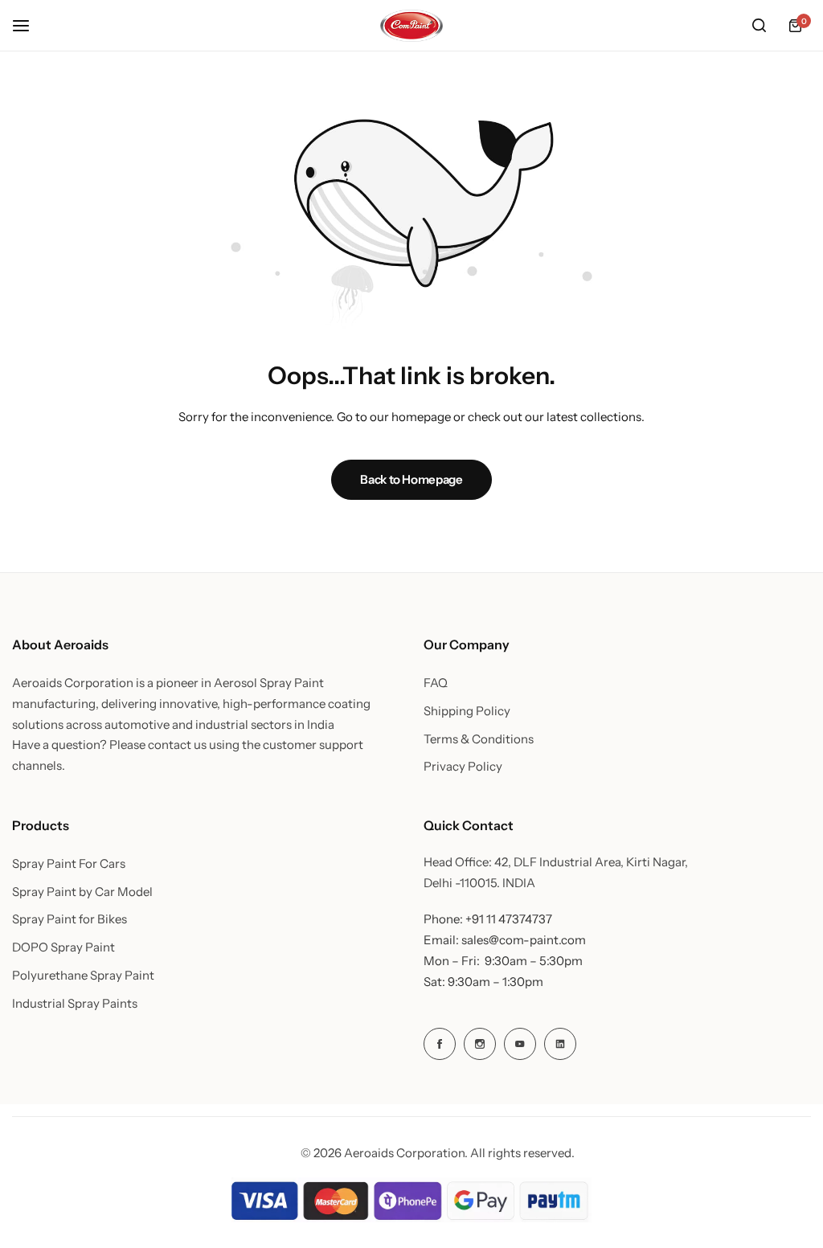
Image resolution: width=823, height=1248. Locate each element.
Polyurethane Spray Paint (83, 975)
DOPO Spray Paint (63, 947)
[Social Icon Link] (440, 1044)
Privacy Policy (463, 766)
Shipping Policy (467, 711)
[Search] (759, 26)
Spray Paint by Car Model (82, 892)
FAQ (436, 683)
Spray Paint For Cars (68, 864)
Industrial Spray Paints (74, 1003)
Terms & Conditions (479, 739)
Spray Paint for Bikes (69, 919)
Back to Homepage (411, 479)
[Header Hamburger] (29, 25)
